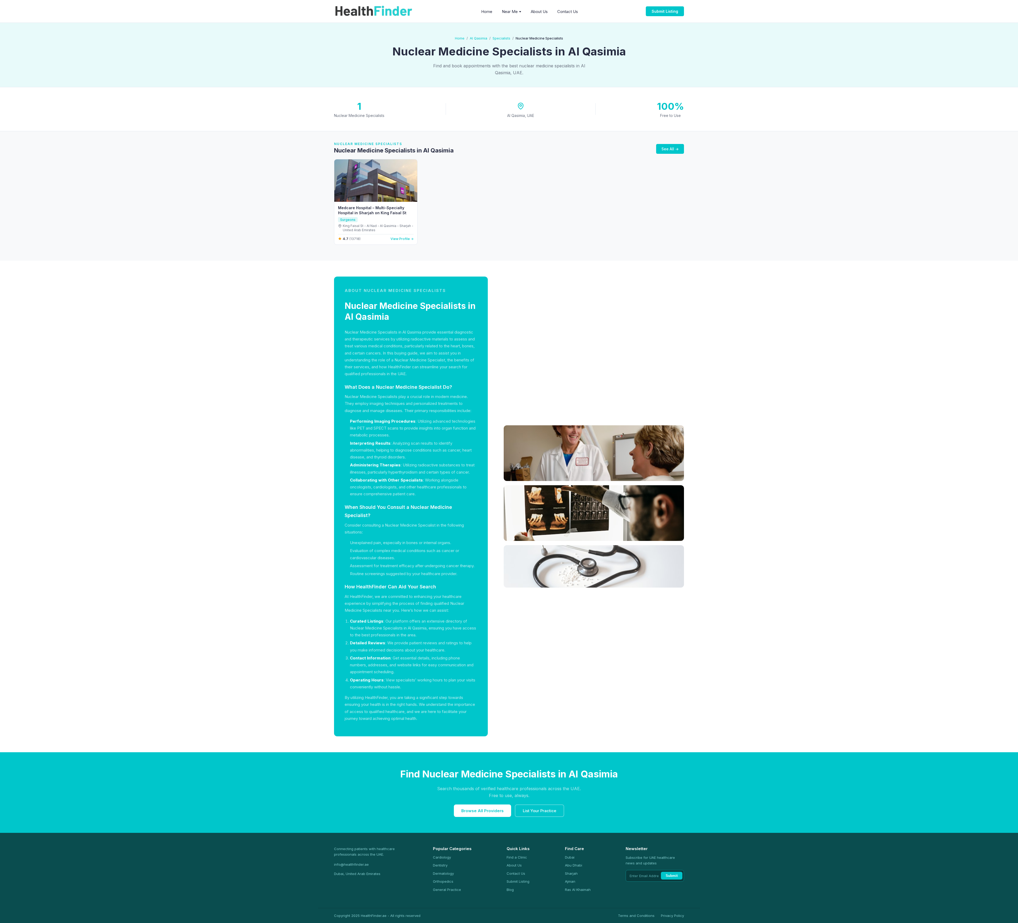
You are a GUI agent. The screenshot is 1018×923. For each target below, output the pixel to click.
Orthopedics (443, 881)
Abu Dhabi (573, 865)
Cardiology (442, 857)
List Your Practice (539, 810)
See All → (670, 149)
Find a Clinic (517, 857)
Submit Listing (665, 11)
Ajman (570, 881)
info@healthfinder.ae (351, 864)
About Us (539, 11)
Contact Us (567, 11)
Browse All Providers (482, 810)
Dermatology (443, 873)
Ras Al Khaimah (578, 889)
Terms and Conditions (636, 915)
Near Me (510, 11)
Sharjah (571, 873)
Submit (672, 876)
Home (486, 11)
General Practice (447, 889)
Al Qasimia (478, 38)
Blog (510, 889)
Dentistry (440, 865)
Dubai (569, 857)
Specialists (501, 38)
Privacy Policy (672, 915)
